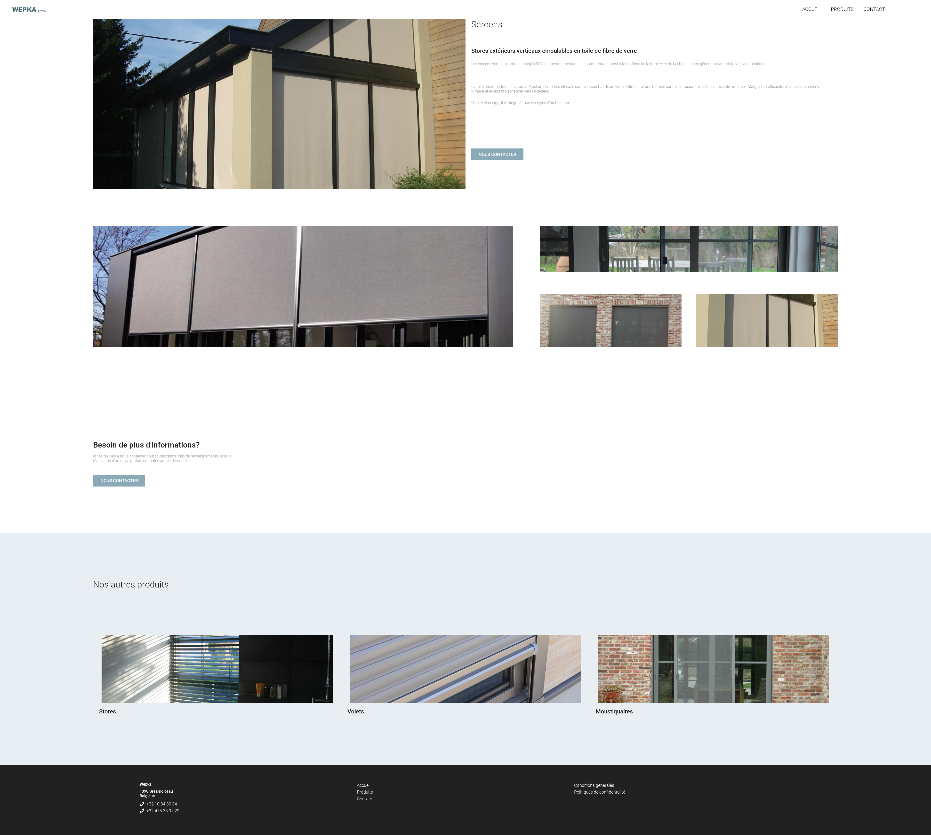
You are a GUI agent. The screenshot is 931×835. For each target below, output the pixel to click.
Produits (365, 792)
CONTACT (874, 9)
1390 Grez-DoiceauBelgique (156, 793)
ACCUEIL (811, 9)
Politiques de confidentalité (599, 792)
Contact (364, 798)
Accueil (363, 785)
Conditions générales (594, 785)
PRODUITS (842, 9)
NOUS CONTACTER (497, 154)
